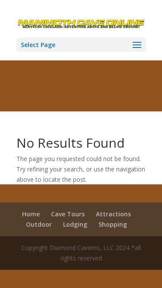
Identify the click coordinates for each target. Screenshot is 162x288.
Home (31, 214)
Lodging (75, 224)
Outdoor (39, 224)
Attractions (113, 214)
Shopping (112, 224)
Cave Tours (68, 214)
